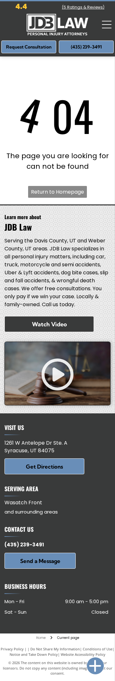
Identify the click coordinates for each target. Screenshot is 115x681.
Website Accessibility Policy (83, 654)
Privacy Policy (12, 649)
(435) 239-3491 (24, 544)
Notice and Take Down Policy (34, 654)
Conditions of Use (97, 649)
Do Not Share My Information (55, 649)
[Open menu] (106, 24)
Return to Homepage (57, 192)
